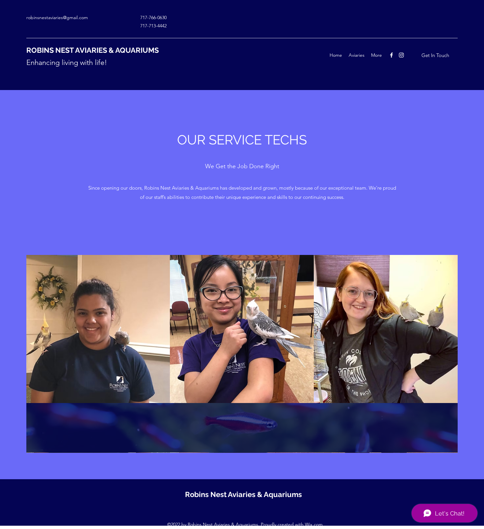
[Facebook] (391, 55)
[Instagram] (401, 55)
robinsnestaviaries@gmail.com (57, 17)
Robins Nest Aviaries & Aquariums (243, 494)
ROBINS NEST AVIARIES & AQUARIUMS (92, 50)
